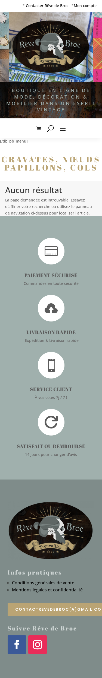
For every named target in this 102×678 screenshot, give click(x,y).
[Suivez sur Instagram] (37, 644)
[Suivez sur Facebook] (17, 644)
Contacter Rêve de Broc (47, 5)
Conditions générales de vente (43, 583)
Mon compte (85, 5)
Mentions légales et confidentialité (47, 590)
